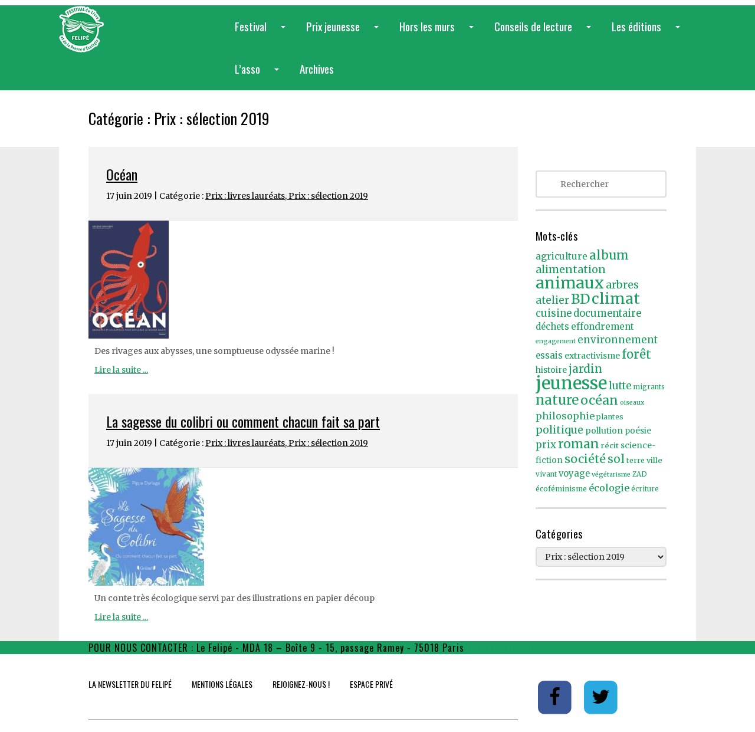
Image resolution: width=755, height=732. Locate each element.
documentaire (607, 313)
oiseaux (632, 402)
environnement (617, 339)
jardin (585, 369)
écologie (609, 488)
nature (557, 400)
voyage (574, 473)
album (609, 255)
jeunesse (571, 383)
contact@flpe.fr (501, 648)
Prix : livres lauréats (245, 196)
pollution (604, 430)
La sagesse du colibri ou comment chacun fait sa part (243, 421)
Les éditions (648, 33)
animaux (570, 283)
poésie (638, 431)
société (585, 459)
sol (616, 459)
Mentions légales (222, 684)
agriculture (561, 256)
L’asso (259, 75)
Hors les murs (438, 33)
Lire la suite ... (121, 370)
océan (599, 400)
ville (654, 460)
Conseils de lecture (545, 33)
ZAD (639, 474)
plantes (609, 416)
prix (546, 445)
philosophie (565, 416)
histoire (551, 370)
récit (610, 446)
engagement (556, 341)
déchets (552, 326)
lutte (620, 385)
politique (559, 429)
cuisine (554, 313)
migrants (649, 387)
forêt (636, 354)
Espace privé (371, 684)
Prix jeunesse (344, 33)
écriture (645, 489)
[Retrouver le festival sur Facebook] (556, 696)
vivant (546, 474)
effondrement (602, 326)
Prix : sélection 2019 (328, 196)
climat (616, 298)
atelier (552, 300)
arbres (622, 284)
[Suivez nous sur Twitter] (601, 696)
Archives (317, 68)
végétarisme (611, 474)
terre (635, 460)
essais (549, 355)
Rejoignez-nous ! (301, 684)
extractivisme (592, 355)
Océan (121, 174)
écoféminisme (561, 488)
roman (578, 444)
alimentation (571, 269)
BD (580, 299)
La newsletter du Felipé (130, 684)
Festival (262, 33)
